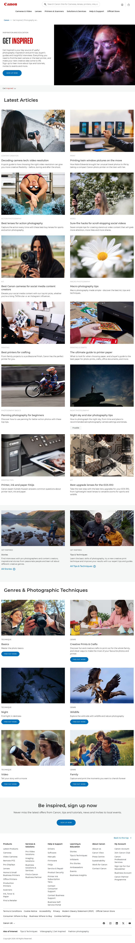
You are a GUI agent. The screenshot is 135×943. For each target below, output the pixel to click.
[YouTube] (130, 923)
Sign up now (12, 73)
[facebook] (104, 923)
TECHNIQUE (6, 639)
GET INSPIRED (7, 550)
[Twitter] (123, 923)
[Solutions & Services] (87, 11)
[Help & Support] (105, 11)
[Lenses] (43, 11)
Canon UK (8, 923)
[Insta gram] (110, 923)
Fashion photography (78, 931)
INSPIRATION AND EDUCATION (15, 33)
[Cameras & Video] (33, 11)
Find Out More (10, 654)
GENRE (73, 639)
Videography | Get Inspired (53, 931)
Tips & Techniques (28, 931)
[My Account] (122, 5)
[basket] (129, 5)
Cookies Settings (62, 916)
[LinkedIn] (117, 923)
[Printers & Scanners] (65, 11)
